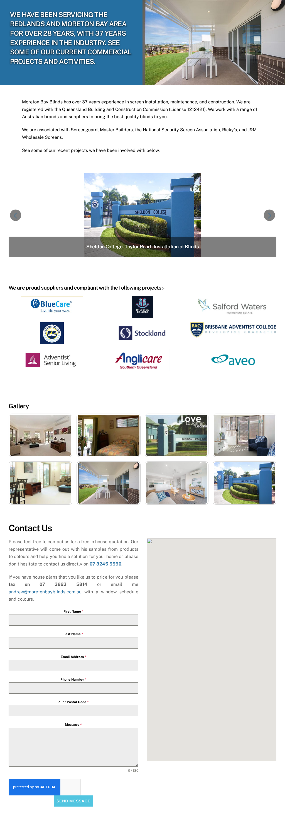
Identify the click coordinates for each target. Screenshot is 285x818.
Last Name (73, 634)
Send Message (73, 801)
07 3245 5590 (105, 564)
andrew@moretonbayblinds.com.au (45, 591)
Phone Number (73, 679)
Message (73, 725)
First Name (73, 611)
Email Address (73, 657)
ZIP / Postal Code (73, 702)
